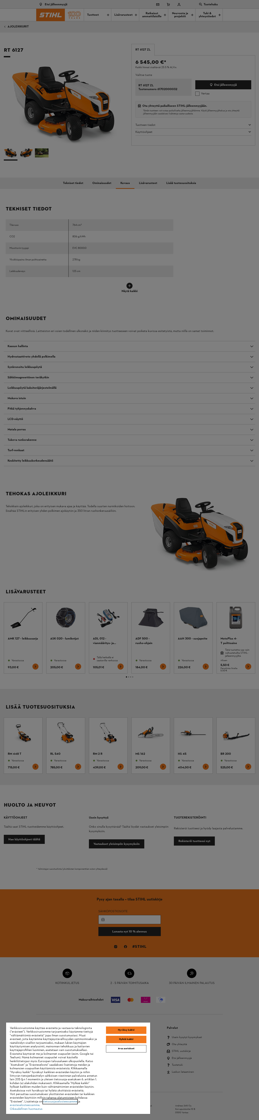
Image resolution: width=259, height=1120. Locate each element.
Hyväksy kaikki (126, 1030)
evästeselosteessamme (24, 1105)
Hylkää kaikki (126, 1039)
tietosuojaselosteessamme (60, 1102)
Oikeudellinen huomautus (26, 1109)
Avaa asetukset (126, 1048)
